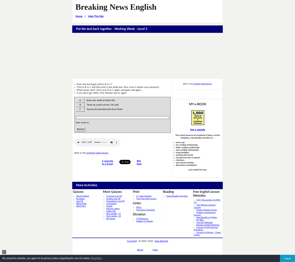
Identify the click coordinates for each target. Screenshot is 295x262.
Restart (80, 129)
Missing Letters (113, 209)
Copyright (132, 241)
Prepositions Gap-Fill (115, 201)
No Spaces (110, 219)
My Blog (200, 220)
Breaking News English (115, 7)
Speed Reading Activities (177, 196)
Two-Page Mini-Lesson (146, 199)
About (140, 250)
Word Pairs (81, 206)
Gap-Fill (79, 201)
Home (79, 16)
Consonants (111, 204)
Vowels (109, 206)
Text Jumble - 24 (113, 216)
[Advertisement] (147, 55)
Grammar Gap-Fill (114, 196)
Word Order (81, 204)
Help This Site (96, 16)
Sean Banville (161, 241)
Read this (96, 258)
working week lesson (97, 153)
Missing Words (82, 196)
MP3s (139, 208)
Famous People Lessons (206, 210)
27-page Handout (144, 196)
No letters (80, 199)
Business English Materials (207, 225)
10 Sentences (142, 219)
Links (155, 250)
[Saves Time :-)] (198, 117)
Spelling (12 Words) (144, 221)
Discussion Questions (145, 210)
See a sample (197, 129)
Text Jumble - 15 (113, 214)
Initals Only (111, 211)
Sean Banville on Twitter (206, 218)
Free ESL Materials (204, 223)
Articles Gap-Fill (113, 199)
